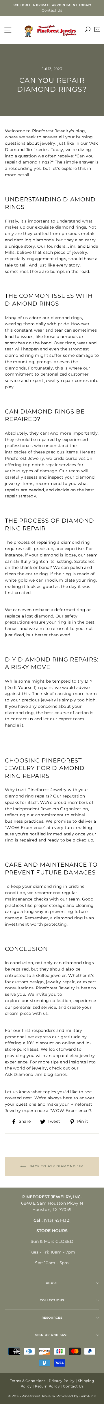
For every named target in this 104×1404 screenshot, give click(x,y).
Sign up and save (51, 1335)
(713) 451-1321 (57, 1220)
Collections (52, 1300)
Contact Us (73, 1386)
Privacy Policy (62, 1381)
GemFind (87, 1396)
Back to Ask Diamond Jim (56, 1166)
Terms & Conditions (28, 1381)
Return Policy (47, 1386)
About (52, 1283)
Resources (52, 1318)
